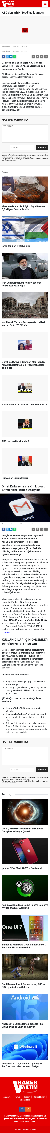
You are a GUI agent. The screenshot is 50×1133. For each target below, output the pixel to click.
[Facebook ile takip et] (22, 1109)
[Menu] (45, 4)
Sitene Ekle (25, 1100)
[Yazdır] (33, 56)
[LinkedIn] (10, 56)
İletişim (27, 1097)
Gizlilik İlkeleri (39, 1097)
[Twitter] (7, 56)
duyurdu (6, 632)
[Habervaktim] (8, 3)
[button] (37, 56)
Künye (17, 1097)
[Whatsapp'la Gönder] (14, 56)
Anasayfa (7, 1097)
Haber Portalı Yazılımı (26, 1129)
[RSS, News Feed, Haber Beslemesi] (28, 1109)
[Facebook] (3, 56)
